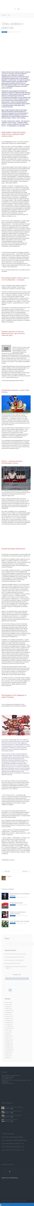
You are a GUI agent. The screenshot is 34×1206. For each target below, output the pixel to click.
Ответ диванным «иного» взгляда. (19, 921)
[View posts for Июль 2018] (6, 974)
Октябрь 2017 (9, 1012)
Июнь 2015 (9, 1055)
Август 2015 (9, 1051)
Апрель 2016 (9, 1036)
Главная (4, 15)
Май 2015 (8, 1057)
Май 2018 (8, 1006)
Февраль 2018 (9, 1010)
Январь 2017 (9, 1020)
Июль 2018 (9, 1002)
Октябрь (17, 974)
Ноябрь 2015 (9, 1046)
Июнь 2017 (9, 1014)
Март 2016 (8, 1038)
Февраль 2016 (9, 1040)
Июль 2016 (9, 1030)
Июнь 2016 (9, 1032)
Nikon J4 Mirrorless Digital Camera (18, 1140)
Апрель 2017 (9, 1016)
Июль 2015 (9, 1053)
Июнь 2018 (9, 1004)
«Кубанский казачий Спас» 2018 (14, 957)
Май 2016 (8, 1034)
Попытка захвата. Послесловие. (14, 960)
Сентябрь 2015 (10, 1049)
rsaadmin (11, 31)
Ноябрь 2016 (9, 1024)
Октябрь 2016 (9, 1026)
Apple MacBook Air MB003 (16, 1137)
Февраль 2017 (9, 1018)
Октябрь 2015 (9, 1048)
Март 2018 (8, 1008)
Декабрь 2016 (9, 1022)
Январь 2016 (9, 1042)
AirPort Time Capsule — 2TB (17, 1143)
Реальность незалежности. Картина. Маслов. (18, 912)
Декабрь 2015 (9, 1044)
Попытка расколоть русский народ (15, 954)
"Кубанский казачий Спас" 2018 (13, 1111)
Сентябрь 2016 (10, 1028)
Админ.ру (12, 897)
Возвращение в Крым (16, 903)
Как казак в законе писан (12, 963)
